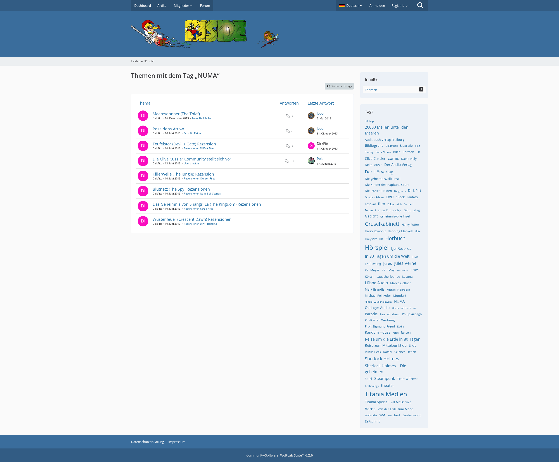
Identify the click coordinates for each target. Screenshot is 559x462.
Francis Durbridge (388, 210)
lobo (320, 113)
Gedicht (371, 216)
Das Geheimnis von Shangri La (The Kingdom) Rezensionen (207, 204)
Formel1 (409, 204)
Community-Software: (279, 455)
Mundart (399, 295)
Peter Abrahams (390, 314)
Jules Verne (405, 263)
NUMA (399, 301)
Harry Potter (410, 224)
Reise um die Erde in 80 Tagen (392, 339)
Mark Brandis (375, 289)
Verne (370, 408)
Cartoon (408, 152)
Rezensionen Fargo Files (198, 208)
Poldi (320, 158)
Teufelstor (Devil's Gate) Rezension (184, 144)
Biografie (406, 145)
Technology (372, 386)
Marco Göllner (400, 283)
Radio (400, 326)
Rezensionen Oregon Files (199, 178)
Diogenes (400, 191)
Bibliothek (392, 146)
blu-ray (369, 152)
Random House (377, 332)
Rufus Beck (373, 352)
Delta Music (373, 165)
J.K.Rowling (373, 264)
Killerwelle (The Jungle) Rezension (183, 174)
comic (393, 158)
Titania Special (376, 402)
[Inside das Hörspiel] (279, 33)
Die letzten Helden (378, 191)
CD (418, 152)
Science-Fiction (405, 352)
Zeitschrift (372, 421)
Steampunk (384, 378)
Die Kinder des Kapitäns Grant (387, 185)
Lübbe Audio (376, 282)
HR (381, 239)
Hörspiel (377, 247)
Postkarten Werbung (380, 320)
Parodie (371, 314)
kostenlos (402, 270)
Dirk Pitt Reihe (192, 133)
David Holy (409, 159)
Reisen (406, 332)
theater (387, 385)
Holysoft (371, 239)
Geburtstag (412, 210)
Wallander (371, 415)
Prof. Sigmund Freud (380, 326)
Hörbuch (395, 238)
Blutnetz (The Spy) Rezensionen (181, 189)
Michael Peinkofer (378, 295)
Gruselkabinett (382, 223)
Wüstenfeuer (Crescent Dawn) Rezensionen (192, 219)
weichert (394, 415)
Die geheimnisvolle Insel (382, 179)
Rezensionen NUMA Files (199, 148)
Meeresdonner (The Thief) (176, 113)
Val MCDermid (401, 402)
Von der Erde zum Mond (395, 409)
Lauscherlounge (388, 276)
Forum (369, 210)
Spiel (368, 379)
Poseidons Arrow (168, 128)
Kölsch (369, 276)
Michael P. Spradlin (398, 289)
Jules (387, 263)
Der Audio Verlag (398, 164)
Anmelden (377, 5)
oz (414, 308)
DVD (390, 197)
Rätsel (387, 352)
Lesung (407, 276)
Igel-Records (401, 248)
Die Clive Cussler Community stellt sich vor (192, 159)
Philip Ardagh (412, 314)
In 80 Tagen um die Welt (387, 256)
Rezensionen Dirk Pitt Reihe (200, 224)
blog (417, 146)
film (381, 203)
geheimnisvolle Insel (395, 216)
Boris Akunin (383, 152)
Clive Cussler (375, 158)
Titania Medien (386, 394)
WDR (382, 415)
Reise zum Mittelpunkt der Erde (390, 345)
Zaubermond (411, 415)
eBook (400, 197)
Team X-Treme (407, 379)
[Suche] (420, 5)
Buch (396, 152)
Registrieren (400, 5)
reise (396, 332)
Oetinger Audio (377, 307)
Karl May (388, 270)
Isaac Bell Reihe (201, 118)
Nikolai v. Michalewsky (378, 301)
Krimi (415, 270)
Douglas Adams (374, 197)
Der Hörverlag (379, 172)
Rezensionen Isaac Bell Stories (202, 193)
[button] (351, 5)
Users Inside (191, 163)
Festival (370, 204)
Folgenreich (394, 204)
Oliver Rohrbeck (401, 308)
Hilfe (418, 231)
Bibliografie (374, 145)
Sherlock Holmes (382, 359)
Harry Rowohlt (375, 231)
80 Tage (370, 121)
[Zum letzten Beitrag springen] (311, 115)
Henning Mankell (400, 231)
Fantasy (412, 197)
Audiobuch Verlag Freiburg (384, 140)
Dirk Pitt (414, 190)
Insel (415, 256)
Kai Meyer (372, 270)
